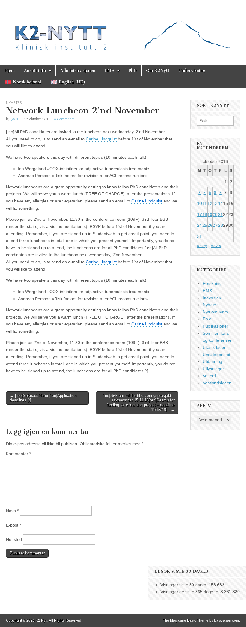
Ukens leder (214, 347)
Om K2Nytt (157, 70)
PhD (133, 70)
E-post (13, 525)
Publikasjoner (215, 326)
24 (199, 225)
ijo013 (15, 118)
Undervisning (192, 70)
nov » (216, 245)
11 (204, 203)
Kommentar (18, 453)
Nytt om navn (215, 312)
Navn (12, 510)
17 (199, 214)
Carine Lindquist (102, 138)
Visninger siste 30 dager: (184, 584)
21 (220, 214)
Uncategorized (216, 354)
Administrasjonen (77, 70)
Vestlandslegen (217, 382)
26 (210, 225)
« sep (202, 245)
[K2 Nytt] (123, 28)
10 (199, 203)
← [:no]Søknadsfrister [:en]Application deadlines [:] (43, 398)
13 (215, 203)
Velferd (209, 375)
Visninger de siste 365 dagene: (190, 591)
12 (210, 203)
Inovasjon (212, 298)
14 (220, 203)
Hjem (9, 70)
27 (215, 225)
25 (204, 225)
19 (210, 214)
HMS (109, 70)
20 (215, 214)
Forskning (212, 283)
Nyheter (14, 102)
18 (204, 214)
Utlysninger (213, 368)
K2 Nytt (41, 620)
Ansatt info (35, 70)
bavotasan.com (226, 620)
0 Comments (64, 118)
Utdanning (212, 361)
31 (199, 236)
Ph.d (207, 318)
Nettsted (14, 539)
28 (220, 225)
